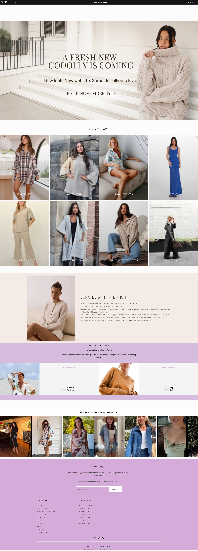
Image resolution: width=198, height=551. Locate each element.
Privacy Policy (84, 508)
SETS (39, 520)
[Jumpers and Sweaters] (123, 233)
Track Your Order (86, 523)
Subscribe (116, 489)
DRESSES (40, 523)
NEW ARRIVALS (42, 508)
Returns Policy (85, 514)
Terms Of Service (85, 511)
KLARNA (109, 546)
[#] (99, 70)
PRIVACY (88, 546)
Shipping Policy (85, 517)
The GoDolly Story (86, 505)
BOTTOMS (40, 529)
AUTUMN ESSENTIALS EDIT (46, 511)
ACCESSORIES (42, 532)
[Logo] (99, 10)
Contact (82, 520)
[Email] (15, 2)
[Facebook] (6, 2)
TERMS (95, 546)
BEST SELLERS (42, 514)
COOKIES (102, 546)
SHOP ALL (40, 505)
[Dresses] (173, 167)
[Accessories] (173, 233)
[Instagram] (95, 538)
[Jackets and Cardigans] (74, 233)
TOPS (39, 526)
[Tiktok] (11, 2)
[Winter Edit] (74, 167)
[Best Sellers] (24, 167)
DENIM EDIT (41, 517)
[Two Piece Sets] (123, 167)
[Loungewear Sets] (24, 233)
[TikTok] (99, 538)
